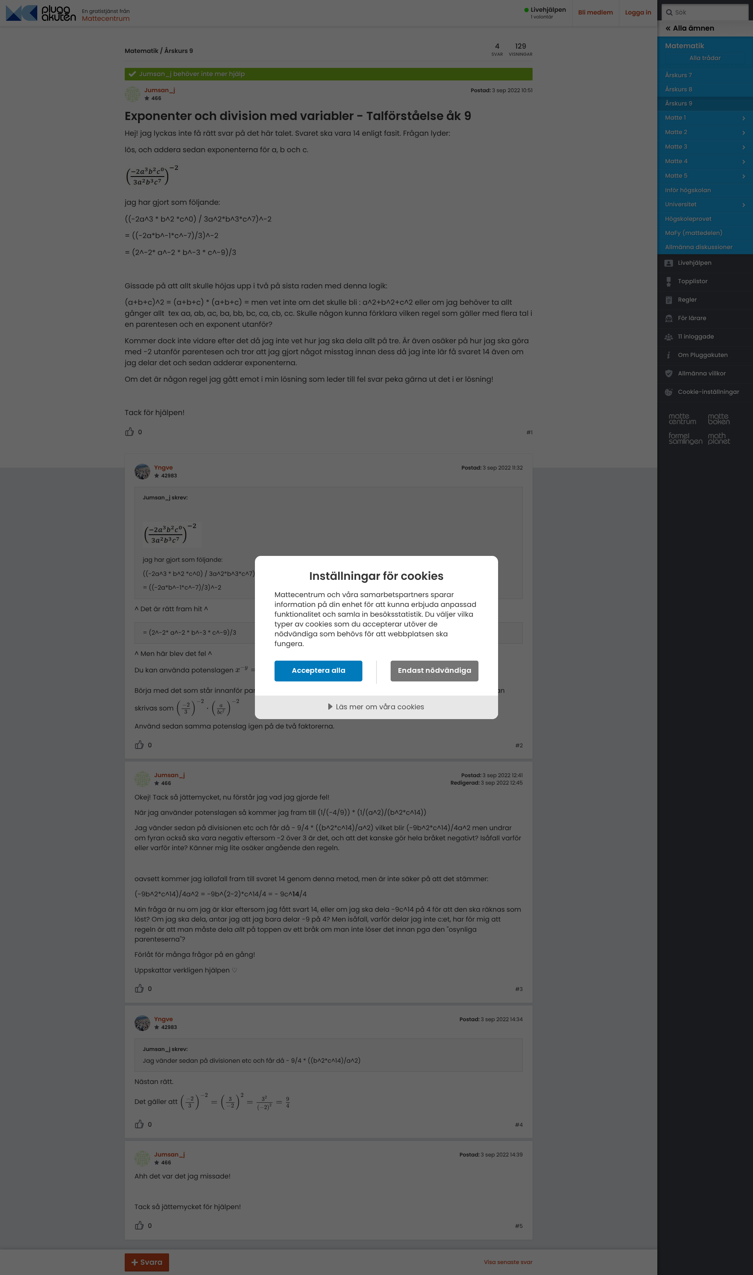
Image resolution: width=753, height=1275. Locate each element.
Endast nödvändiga (434, 670)
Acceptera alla (319, 670)
